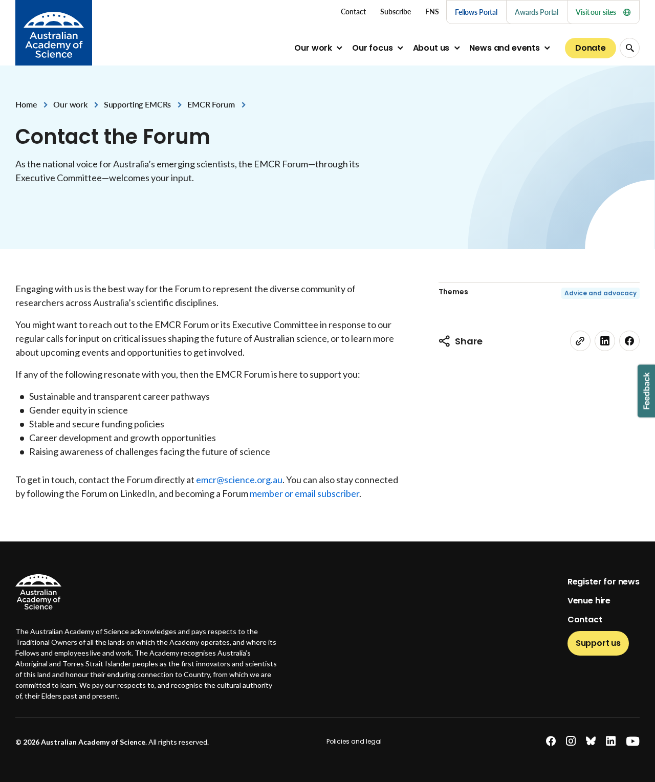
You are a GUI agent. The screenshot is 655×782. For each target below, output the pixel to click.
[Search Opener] (630, 48)
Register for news (603, 582)
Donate (590, 48)
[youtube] (633, 741)
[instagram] (571, 741)
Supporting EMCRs (137, 104)
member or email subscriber (304, 493)
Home (26, 104)
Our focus (372, 48)
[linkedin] (605, 341)
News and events (504, 48)
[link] (580, 341)
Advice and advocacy (600, 293)
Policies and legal (354, 741)
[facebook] (629, 341)
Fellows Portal (476, 12)
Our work (313, 48)
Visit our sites (596, 12)
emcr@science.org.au (239, 479)
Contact (584, 619)
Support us (598, 643)
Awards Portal (536, 12)
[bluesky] (591, 741)
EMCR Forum (210, 104)
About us (431, 48)
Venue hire (588, 600)
